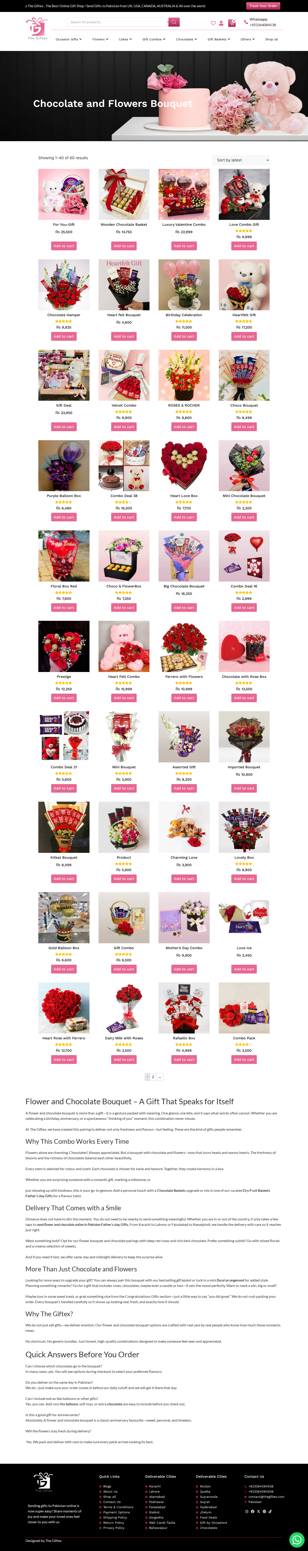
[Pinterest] (264, 1511)
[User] (221, 23)
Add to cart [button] (64, 246)
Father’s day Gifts (39, 1196)
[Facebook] (252, 1511)
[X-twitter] (258, 1511)
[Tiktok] (270, 1511)
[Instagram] (246, 1511)
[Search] (174, 22)
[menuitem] (68, 37)
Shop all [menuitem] (271, 39)
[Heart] (213, 23)
